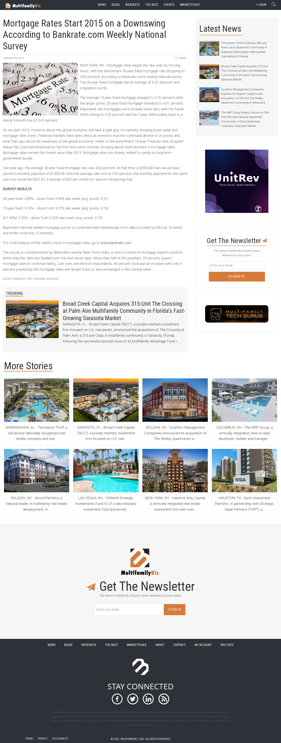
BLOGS (68, 645)
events (169, 4)
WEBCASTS (88, 645)
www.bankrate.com (116, 243)
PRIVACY (42, 739)
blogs (115, 4)
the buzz (151, 4)
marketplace (190, 4)
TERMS (29, 739)
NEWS (51, 645)
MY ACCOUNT (203, 645)
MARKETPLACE (137, 645)
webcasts (132, 4)
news (102, 4)
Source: (31, 279)
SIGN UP (176, 609)
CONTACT (179, 645)
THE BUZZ (111, 645)
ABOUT (160, 645)
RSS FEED (227, 645)
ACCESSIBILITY (60, 739)
